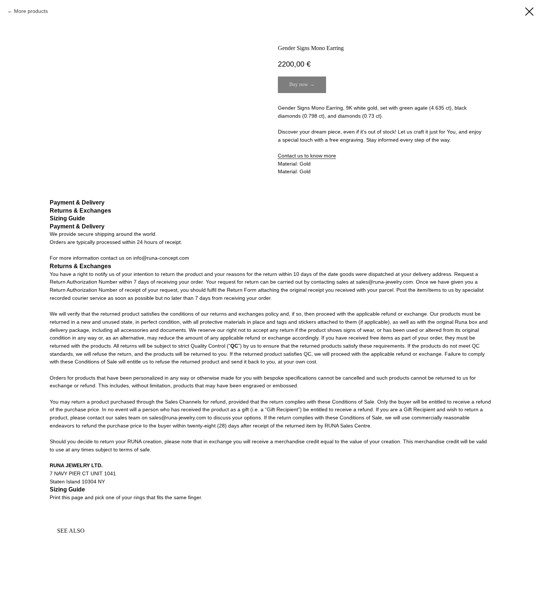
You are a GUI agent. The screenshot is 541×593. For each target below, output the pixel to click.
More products (31, 11)
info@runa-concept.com (161, 258)
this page (72, 497)
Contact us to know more (307, 156)
